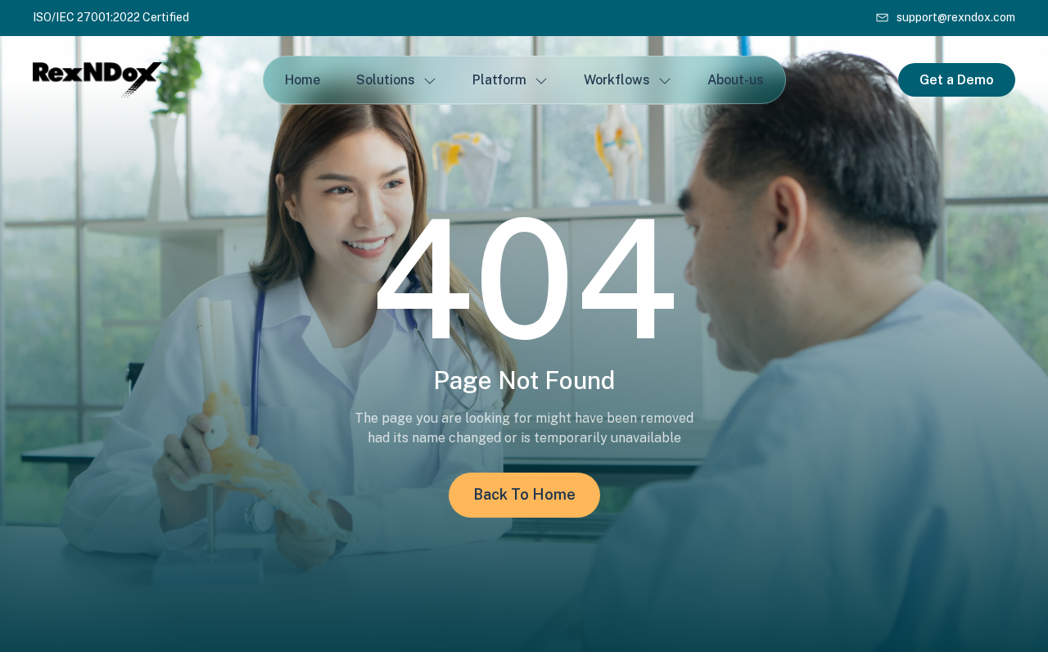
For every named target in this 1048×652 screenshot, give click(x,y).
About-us (735, 80)
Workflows (617, 80)
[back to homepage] (131, 79)
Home (302, 80)
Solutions (385, 80)
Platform (499, 80)
